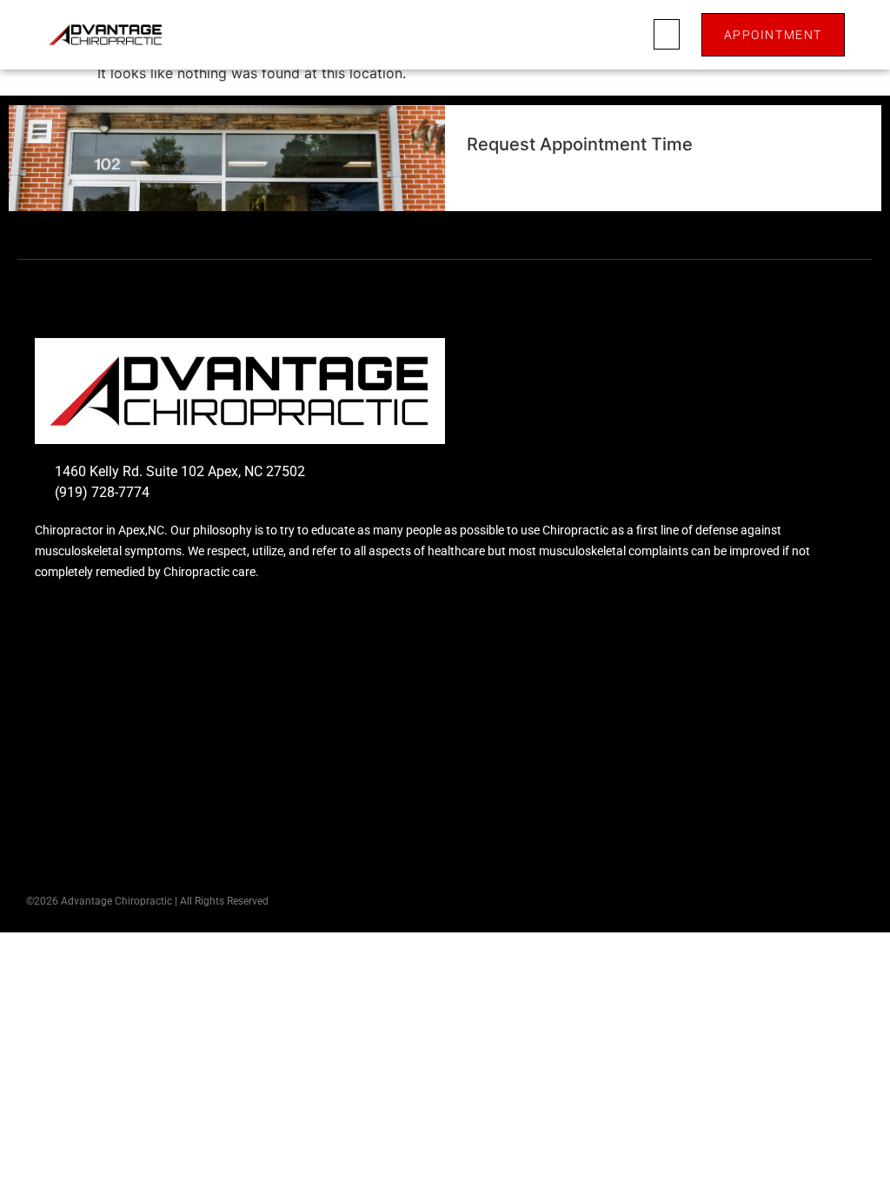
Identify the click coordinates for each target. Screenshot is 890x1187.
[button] (667, 34)
